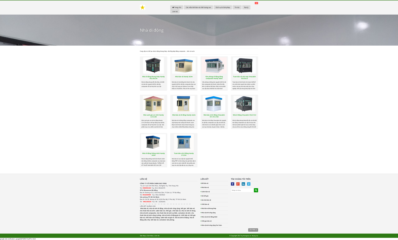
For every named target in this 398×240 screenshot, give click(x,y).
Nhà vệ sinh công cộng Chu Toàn (211, 225)
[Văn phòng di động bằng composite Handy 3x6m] (214, 65)
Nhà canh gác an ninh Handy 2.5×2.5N (153, 116)
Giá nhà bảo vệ (206, 200)
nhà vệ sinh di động (156, 208)
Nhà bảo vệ (144, 208)
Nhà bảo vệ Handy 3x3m (184, 77)
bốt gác (183, 208)
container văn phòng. (167, 220)
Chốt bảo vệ (205, 204)
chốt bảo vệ (185, 215)
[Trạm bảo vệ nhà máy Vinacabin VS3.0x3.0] (244, 65)
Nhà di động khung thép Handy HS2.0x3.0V (153, 77)
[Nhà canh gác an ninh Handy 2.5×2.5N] (153, 104)
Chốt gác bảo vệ (206, 221)
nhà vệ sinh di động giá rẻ (171, 215)
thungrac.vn (247, 235)
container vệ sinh (184, 213)
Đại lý (246, 7)
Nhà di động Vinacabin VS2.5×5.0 (244, 115)
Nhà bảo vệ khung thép (208, 208)
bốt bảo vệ (191, 208)
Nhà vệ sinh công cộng (208, 213)
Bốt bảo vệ (204, 183)
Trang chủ (177, 7)
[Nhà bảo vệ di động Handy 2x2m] (184, 104)
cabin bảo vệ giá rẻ (167, 217)
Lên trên (252, 230)
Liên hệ (175, 11)
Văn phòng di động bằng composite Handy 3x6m (214, 77)
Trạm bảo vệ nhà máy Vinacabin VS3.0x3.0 (244, 77)
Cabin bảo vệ (205, 192)
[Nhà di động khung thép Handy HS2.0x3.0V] (153, 65)
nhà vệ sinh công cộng (172, 208)
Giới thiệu (150, 235)
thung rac (255, 235)
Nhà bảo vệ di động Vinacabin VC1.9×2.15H (214, 116)
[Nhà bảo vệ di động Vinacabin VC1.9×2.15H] (214, 104)
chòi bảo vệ (176, 211)
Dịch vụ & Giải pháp (223, 7)
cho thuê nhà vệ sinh (147, 211)
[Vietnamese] (256, 3)
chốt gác (169, 211)
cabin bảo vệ (160, 211)
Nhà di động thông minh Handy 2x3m (153, 154)
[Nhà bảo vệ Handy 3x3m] (184, 65)
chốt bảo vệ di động (153, 217)
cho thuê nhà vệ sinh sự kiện (167, 213)
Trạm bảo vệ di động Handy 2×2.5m (184, 154)
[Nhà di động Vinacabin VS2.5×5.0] (244, 104)
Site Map (143, 235)
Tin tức (237, 7)
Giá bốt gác (205, 196)
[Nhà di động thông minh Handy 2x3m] (153, 142)
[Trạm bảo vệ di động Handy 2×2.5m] (184, 142)
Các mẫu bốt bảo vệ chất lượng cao (198, 7)
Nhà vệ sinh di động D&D (209, 217)
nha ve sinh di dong (188, 211)
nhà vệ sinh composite (148, 213)
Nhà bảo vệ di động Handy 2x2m (183, 115)
